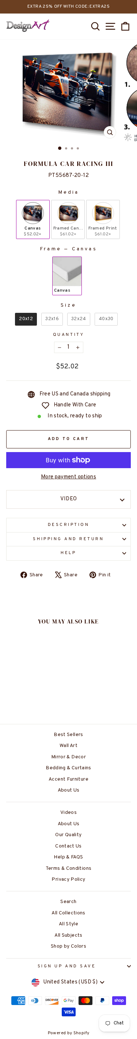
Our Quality (68, 835)
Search (68, 902)
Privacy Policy (68, 879)
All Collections (68, 913)
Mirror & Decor (68, 757)
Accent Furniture (68, 779)
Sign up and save (67, 966)
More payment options (68, 477)
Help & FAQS (68, 857)
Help (68, 553)
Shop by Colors (68, 946)
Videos (68, 812)
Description (69, 525)
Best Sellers (68, 735)
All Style (68, 924)
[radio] (33, 219)
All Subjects (68, 935)
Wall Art (68, 746)
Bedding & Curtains (68, 768)
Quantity (68, 335)
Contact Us (68, 846)
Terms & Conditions (69, 868)
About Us (69, 790)
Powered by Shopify (69, 1033)
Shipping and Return (68, 539)
